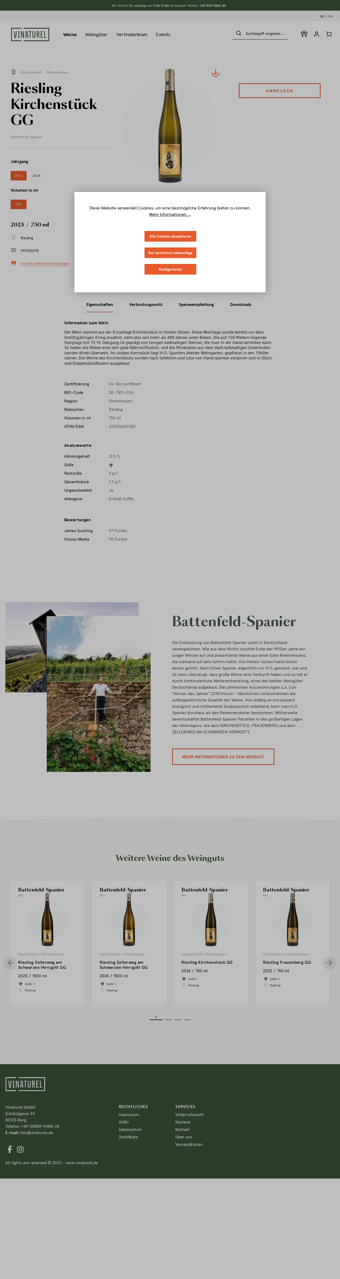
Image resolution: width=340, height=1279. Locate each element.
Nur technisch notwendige (170, 252)
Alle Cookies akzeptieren (170, 236)
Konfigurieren (170, 269)
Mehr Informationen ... (170, 214)
